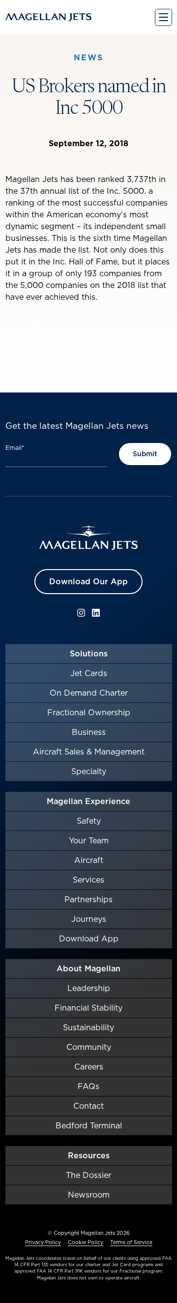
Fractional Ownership (88, 712)
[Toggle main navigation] (163, 17)
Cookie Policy (85, 1242)
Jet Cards (88, 673)
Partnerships (88, 899)
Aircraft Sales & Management (89, 751)
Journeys (88, 918)
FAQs (88, 1086)
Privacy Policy (43, 1242)
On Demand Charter (89, 692)
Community (88, 1047)
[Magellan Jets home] (88, 537)
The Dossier (88, 1175)
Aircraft (88, 860)
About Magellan (88, 968)
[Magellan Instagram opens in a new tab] (81, 613)
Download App (88, 938)
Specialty (88, 771)
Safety (89, 820)
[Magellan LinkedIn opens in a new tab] (96, 613)
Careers (88, 1066)
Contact (88, 1105)
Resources (89, 1155)
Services (88, 879)
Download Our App (88, 581)
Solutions (89, 653)
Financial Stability (88, 1007)
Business (89, 732)
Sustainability (88, 1027)
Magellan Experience (88, 801)
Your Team (89, 840)
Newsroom (89, 1194)
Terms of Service (131, 1242)
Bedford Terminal (89, 1125)
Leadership (88, 988)
